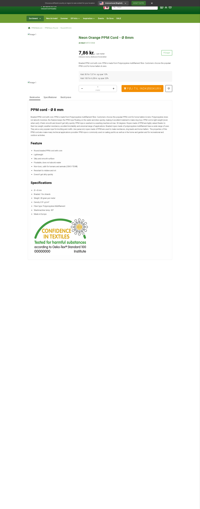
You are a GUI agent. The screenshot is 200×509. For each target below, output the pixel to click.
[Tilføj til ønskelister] (168, 88)
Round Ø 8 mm (66, 28)
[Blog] (162, 7)
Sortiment (33, 18)
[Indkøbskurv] (170, 7)
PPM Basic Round (51, 28)
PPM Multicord (36, 28)
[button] (75, 18)
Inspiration (87, 18)
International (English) (113, 3)
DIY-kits (74, 18)
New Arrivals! (52, 18)
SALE (118, 18)
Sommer (64, 18)
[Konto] (166, 7)
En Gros (110, 18)
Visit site (138, 3)
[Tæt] (152, 3)
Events (101, 18)
